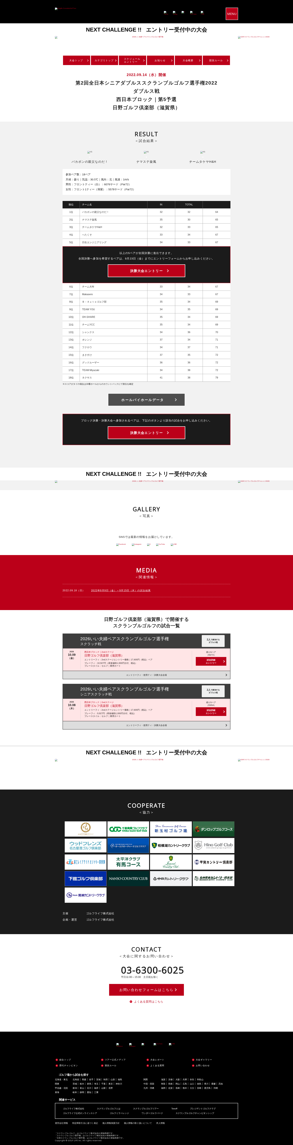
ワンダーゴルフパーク (152, 1113)
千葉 (103, 1084)
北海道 (76, 1079)
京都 (170, 1079)
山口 (192, 1084)
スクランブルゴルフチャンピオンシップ (195, 1113)
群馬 (89, 1084)
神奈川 (119, 1084)
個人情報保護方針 (111, 1123)
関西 (145, 1079)
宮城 (98, 1079)
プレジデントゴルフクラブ (203, 1108)
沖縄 (215, 1088)
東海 (57, 1092)
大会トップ (76, 60)
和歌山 (200, 1079)
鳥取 (163, 1084)
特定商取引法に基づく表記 (85, 1123)
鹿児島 (207, 1088)
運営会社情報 (61, 1123)
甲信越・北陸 (61, 1088)
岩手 (91, 1079)
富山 (82, 1088)
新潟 (75, 1088)
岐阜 (75, 1092)
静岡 (82, 1092)
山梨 (103, 1088)
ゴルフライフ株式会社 (73, 1108)
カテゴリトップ (104, 60)
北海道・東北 (61, 1079)
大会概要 (188, 60)
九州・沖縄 (148, 1088)
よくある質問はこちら (148, 1001)
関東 (57, 1084)
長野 (111, 1088)
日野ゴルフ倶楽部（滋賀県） (104, 655)
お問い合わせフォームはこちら (146, 990)
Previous (9, 37)
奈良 (192, 1079)
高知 (221, 1084)
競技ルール (216, 60)
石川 (89, 1088)
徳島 (199, 1084)
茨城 (75, 1084)
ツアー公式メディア (115, 1059)
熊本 (185, 1088)
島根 (170, 1084)
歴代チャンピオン (68, 1065)
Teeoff (174, 1108)
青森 (84, 1079)
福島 (120, 1079)
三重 (96, 1092)
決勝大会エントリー (146, 271)
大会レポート (157, 1059)
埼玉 (96, 1084)
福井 (96, 1088)
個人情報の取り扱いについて (138, 1123)
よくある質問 (157, 1065)
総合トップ (65, 1059)
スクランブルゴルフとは (108, 1108)
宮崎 (199, 1088)
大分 (192, 1088)
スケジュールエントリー (132, 60)
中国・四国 (148, 1084)
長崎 (177, 1088)
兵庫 (185, 1079)
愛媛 (213, 1084)
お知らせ (160, 60)
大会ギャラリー (204, 1059)
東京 (111, 1084)
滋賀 (163, 1079)
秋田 (105, 1079)
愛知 (89, 1092)
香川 (206, 1084)
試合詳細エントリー (211, 661)
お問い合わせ (203, 1065)
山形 (113, 1079)
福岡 (163, 1088)
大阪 (177, 1079)
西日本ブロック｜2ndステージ (99, 652)
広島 (185, 1084)
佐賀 (170, 1088)
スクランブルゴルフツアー (146, 1108)
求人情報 (160, 1123)
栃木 (82, 1084)
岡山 (177, 1084)
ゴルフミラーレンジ (119, 1113)
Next (284, 37)
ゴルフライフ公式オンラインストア (80, 1113)
